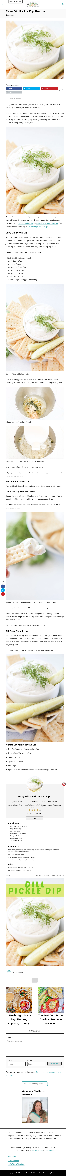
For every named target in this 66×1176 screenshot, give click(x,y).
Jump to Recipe (15, 99)
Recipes (8, 976)
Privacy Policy (37, 1150)
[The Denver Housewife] (33, 4)
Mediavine (54, 1173)
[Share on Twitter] (3, 590)
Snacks (12, 976)
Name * (11, 1060)
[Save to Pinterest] (3, 594)
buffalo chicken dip (25, 223)
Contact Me (49, 1150)
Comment (9, 1037)
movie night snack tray (38, 226)
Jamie (9, 970)
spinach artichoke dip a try (47, 223)
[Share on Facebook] (3, 586)
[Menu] (3, 4)
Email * (30, 1060)
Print (35, 818)
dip (35, 980)
